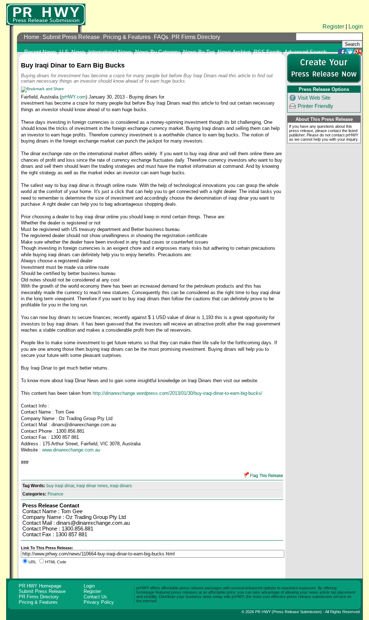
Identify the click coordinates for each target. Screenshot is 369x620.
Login (355, 26)
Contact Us (95, 596)
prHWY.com (73, 97)
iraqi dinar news (92, 485)
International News (110, 52)
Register (333, 26)
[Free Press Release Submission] (45, 14)
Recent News (40, 52)
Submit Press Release (71, 37)
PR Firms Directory (196, 37)
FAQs (161, 37)
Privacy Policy (99, 602)
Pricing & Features (127, 37)
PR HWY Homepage (40, 586)
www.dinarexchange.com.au (71, 450)
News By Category (157, 52)
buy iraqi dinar (60, 485)
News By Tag (198, 52)
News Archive (234, 52)
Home (31, 37)
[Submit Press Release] (324, 81)
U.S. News (72, 52)
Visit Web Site (314, 98)
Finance (55, 494)
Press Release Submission (296, 612)
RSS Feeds (267, 52)
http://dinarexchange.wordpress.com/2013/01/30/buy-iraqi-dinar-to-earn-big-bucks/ (177, 393)
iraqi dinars (121, 485)
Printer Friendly (315, 106)
